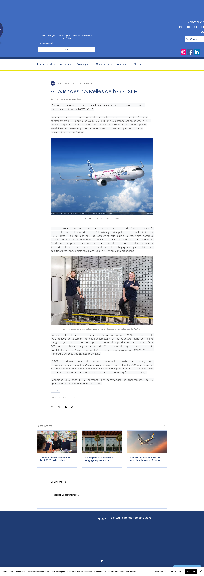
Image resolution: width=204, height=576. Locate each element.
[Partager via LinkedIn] (65, 407)
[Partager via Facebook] (52, 407)
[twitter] (102, 560)
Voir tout (163, 425)
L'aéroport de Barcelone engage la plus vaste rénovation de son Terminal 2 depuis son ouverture (101, 459)
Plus (136, 64)
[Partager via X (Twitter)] (58, 407)
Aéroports (122, 64)
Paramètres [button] (160, 571)
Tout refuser (175, 571)
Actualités (65, 64)
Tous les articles (46, 64)
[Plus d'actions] (151, 83)
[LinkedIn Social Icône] (197, 52)
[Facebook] (190, 52)
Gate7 (102, 518)
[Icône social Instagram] (183, 52)
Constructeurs (104, 64)
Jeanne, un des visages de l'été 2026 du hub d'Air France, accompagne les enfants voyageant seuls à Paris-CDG (55, 459)
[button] (163, 64)
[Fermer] (200, 571)
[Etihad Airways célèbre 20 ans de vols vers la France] (147, 442)
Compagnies (83, 64)
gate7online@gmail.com (136, 517)
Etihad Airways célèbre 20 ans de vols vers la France (145, 459)
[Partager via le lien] (72, 407)
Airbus (55, 390)
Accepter (191, 571)
